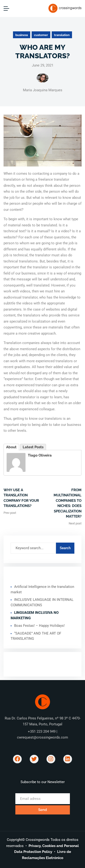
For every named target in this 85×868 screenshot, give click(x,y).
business (21, 35)
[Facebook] (17, 759)
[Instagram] (51, 759)
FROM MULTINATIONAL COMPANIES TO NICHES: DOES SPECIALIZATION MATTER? (67, 503)
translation (62, 35)
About (11, 447)
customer (41, 35)
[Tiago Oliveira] (16, 462)
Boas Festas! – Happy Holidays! (39, 625)
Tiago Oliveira (40, 455)
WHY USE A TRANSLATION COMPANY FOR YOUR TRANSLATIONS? (21, 498)
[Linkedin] (67, 759)
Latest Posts (33, 447)
